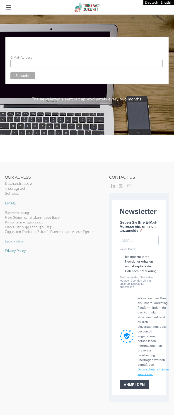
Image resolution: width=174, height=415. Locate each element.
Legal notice (14, 241)
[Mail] (129, 185)
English (166, 2)
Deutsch (151, 2)
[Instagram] (121, 185)
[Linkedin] (113, 185)
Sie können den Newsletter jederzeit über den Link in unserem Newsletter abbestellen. (136, 282)
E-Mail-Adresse (21, 57)
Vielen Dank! (127, 249)
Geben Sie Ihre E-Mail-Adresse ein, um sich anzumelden (138, 226)
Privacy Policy (15, 251)
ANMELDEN (134, 385)
